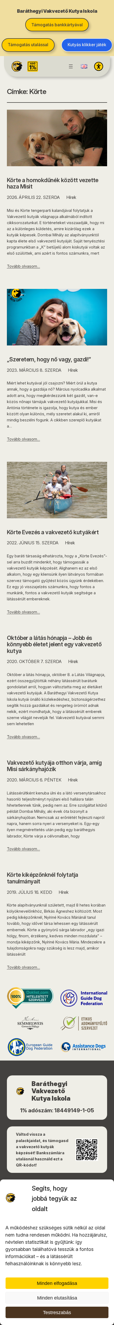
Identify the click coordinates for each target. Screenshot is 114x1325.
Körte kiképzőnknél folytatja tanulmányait (42, 877)
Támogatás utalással (28, 44)
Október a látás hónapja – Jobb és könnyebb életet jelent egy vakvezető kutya (54, 644)
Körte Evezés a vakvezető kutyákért (53, 532)
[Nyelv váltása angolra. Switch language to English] (84, 66)
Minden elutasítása (57, 1298)
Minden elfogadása (57, 1283)
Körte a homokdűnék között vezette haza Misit (52, 183)
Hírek (71, 197)
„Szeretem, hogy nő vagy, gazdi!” (49, 359)
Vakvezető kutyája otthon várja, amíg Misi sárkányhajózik (54, 765)
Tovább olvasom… (23, 266)
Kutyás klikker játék (87, 44)
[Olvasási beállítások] (99, 66)
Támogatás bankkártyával (57, 24)
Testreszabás (57, 1312)
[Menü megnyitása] (71, 66)
